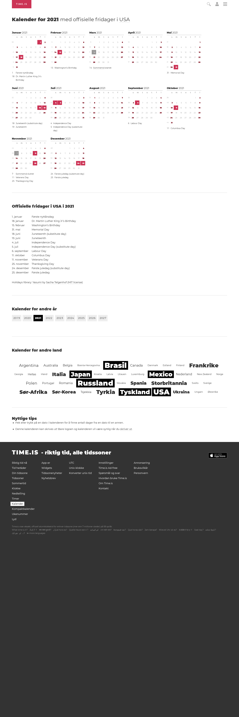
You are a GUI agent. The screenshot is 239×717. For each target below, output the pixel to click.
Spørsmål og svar (109, 473)
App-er (45, 462)
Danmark (153, 365)
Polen (31, 383)
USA (124, 19)
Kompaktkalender (23, 508)
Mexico (160, 374)
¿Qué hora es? (60, 530)
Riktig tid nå (19, 462)
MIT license (75, 282)
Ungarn (198, 392)
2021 (24, 32)
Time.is (21, 4)
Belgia (67, 365)
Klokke (16, 488)
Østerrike (213, 392)
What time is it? (20, 530)
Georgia (18, 374)
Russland (95, 383)
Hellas (32, 374)
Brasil (116, 365)
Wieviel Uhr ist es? (168, 530)
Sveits (195, 383)
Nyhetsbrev (48, 478)
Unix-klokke (76, 468)
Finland (180, 365)
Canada (136, 365)
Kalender (17, 503)
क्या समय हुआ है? (45, 530)
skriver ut (126, 429)
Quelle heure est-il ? (78, 530)
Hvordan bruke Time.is (113, 478)
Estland (167, 365)
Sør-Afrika (33, 392)
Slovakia (121, 383)
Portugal (48, 383)
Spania (138, 383)
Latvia (109, 374)
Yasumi (37, 282)
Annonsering (142, 462)
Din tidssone (20, 473)
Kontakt (104, 488)
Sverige (207, 383)
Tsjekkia (86, 392)
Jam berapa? (151, 530)
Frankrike (204, 365)
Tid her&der (19, 468)
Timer (15, 498)
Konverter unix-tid (80, 473)
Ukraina (181, 392)
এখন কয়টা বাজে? (106, 530)
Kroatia (98, 374)
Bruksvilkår (141, 468)
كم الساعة (94, 530)
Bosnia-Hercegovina (88, 365)
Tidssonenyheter (51, 473)
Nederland (184, 374)
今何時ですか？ (185, 530)
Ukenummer (20, 514)
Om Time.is (106, 483)
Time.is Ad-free (108, 468)
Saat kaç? (199, 530)
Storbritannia (169, 383)
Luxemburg (137, 374)
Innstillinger (106, 462)
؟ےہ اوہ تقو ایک (18, 533)
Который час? (120, 530)
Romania (66, 383)
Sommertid (98, 68)
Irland (44, 374)
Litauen (122, 374)
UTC (71, 462)
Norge (219, 374)
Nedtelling (18, 493)
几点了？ (33, 530)
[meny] (225, 4)
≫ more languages (36, 533)
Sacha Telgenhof (56, 282)
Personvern (141, 473)
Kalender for (71, 19)
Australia (50, 365)
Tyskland (135, 392)
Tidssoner (18, 478)
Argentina (29, 365)
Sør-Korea (64, 392)
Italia (59, 374)
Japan (80, 374)
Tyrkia (105, 392)
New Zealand (204, 374)
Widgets (46, 468)
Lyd (14, 519)
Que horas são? (135, 530)
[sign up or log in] (217, 5)
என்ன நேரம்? (211, 530)
